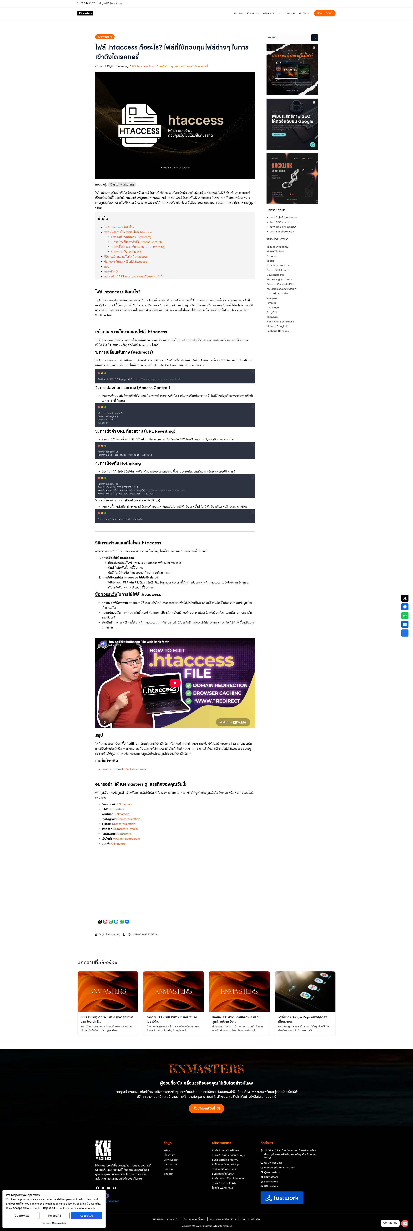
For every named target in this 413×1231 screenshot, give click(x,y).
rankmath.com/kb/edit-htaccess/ (124, 769)
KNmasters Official (125, 829)
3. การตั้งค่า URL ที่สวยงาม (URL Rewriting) (138, 247)
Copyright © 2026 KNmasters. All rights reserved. (207, 1226)
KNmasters (105, 37)
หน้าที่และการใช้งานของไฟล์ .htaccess (128, 232)
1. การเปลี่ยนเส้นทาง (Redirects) (131, 237)
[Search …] (288, 37)
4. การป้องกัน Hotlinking (126, 252)
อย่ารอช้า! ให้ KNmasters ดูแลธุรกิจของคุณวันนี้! (133, 276)
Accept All (87, 1215)
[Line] (114, 1188)
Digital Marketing (117, 66)
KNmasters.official (124, 824)
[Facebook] (97, 1188)
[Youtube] (108, 1188)
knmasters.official (129, 819)
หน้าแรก (99, 66)
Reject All (54, 1215)
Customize (22, 1215)
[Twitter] (103, 1188)
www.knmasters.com (126, 838)
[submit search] (314, 37)
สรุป (106, 266)
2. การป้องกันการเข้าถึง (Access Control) (136, 242)
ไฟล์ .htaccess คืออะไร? (119, 227)
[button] (272, 13)
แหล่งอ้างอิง (111, 271)
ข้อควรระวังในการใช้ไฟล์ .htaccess (125, 261)
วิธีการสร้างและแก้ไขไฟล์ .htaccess (126, 256)
